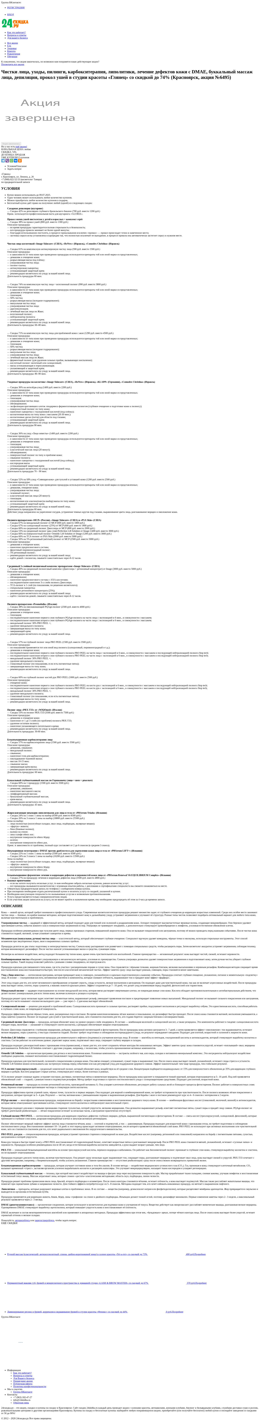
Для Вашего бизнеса (23, 1378)
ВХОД (10, 14)
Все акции (12, 43)
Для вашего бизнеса (17, 38)
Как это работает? (16, 32)
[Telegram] (3, 160)
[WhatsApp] (11, 160)
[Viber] (7, 160)
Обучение (12, 56)
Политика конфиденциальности (29, 1386)
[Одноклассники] (20, 160)
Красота (11, 51)
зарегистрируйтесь (44, 1220)
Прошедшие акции (23, 1381)
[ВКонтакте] (15, 160)
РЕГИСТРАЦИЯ (16, 7)
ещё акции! (21, 146)
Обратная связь (21, 1402)
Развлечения (13, 54)
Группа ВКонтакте (22, 1392)
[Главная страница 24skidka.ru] (15, 27)
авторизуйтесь (22, 1220)
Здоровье (12, 48)
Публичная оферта (22, 1383)
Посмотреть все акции (12, 64)
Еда (9, 45)
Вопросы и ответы (16, 35)
